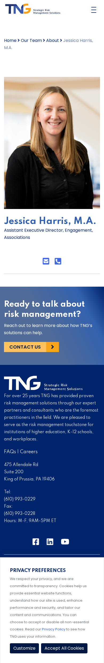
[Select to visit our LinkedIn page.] (50, 542)
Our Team (31, 40)
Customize (24, 648)
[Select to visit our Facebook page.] (35, 542)
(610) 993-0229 (19, 499)
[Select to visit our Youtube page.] (65, 542)
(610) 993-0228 (19, 514)
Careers (29, 451)
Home (10, 40)
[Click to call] (58, 261)
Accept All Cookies (64, 648)
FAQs (10, 451)
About (52, 40)
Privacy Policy (53, 629)
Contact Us (25, 347)
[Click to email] (46, 261)
